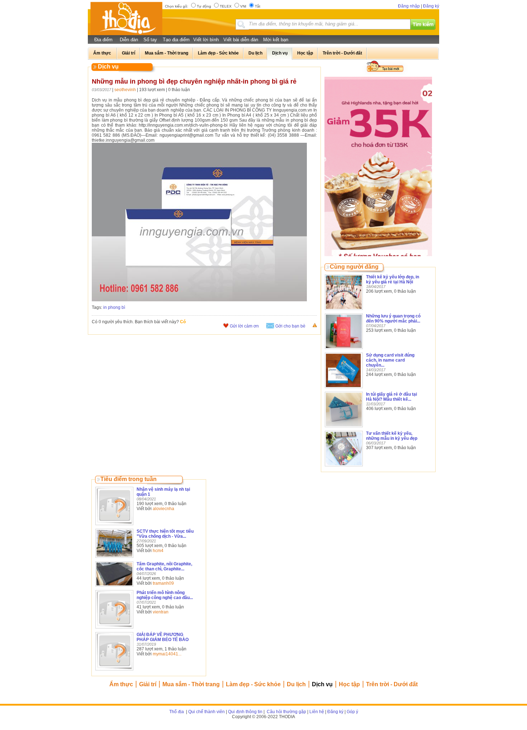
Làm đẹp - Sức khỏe (253, 684)
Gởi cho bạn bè (290, 326)
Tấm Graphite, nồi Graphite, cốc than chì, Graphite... (164, 566)
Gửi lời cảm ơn (244, 326)
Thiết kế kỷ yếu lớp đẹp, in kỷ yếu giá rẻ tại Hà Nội (392, 279)
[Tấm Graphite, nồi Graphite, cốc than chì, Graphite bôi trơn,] (114, 586)
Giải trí (147, 684)
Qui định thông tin (245, 711)
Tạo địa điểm (176, 39)
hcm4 (158, 550)
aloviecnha (163, 508)
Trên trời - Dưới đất (392, 684)
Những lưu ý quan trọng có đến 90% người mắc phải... (393, 319)
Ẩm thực (121, 684)
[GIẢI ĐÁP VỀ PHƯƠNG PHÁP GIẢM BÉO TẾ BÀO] (114, 670)
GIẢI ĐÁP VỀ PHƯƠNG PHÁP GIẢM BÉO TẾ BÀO (163, 637)
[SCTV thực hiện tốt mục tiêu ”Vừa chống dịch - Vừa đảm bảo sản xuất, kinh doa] (114, 558)
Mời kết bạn (275, 39)
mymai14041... (167, 653)
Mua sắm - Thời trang (191, 684)
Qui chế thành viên (206, 711)
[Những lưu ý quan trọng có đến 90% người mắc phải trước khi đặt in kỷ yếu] (344, 349)
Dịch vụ (322, 684)
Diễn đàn (129, 39)
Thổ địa (176, 711)
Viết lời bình (206, 39)
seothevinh (125, 89)
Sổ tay (150, 39)
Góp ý (352, 711)
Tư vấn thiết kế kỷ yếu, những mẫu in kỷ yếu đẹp (391, 436)
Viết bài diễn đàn (240, 39)
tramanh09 (163, 583)
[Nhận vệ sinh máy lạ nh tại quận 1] (114, 525)
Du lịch (296, 684)
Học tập (349, 684)
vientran (160, 611)
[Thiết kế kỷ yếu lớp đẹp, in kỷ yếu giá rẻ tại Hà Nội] (344, 310)
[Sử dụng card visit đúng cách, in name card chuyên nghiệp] (344, 388)
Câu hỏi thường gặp (286, 711)
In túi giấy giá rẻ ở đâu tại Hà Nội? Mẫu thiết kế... (391, 397)
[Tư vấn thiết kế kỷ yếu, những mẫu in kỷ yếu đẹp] (344, 466)
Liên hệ (316, 711)
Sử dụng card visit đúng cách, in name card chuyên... (390, 360)
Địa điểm (103, 39)
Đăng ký (431, 6)
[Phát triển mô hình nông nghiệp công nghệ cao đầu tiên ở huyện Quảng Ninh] (114, 628)
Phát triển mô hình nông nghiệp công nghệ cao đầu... (165, 595)
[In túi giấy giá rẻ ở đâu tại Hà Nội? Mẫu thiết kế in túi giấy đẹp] (344, 427)
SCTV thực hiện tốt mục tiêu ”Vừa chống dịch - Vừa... (165, 534)
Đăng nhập (409, 6)
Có (183, 321)
